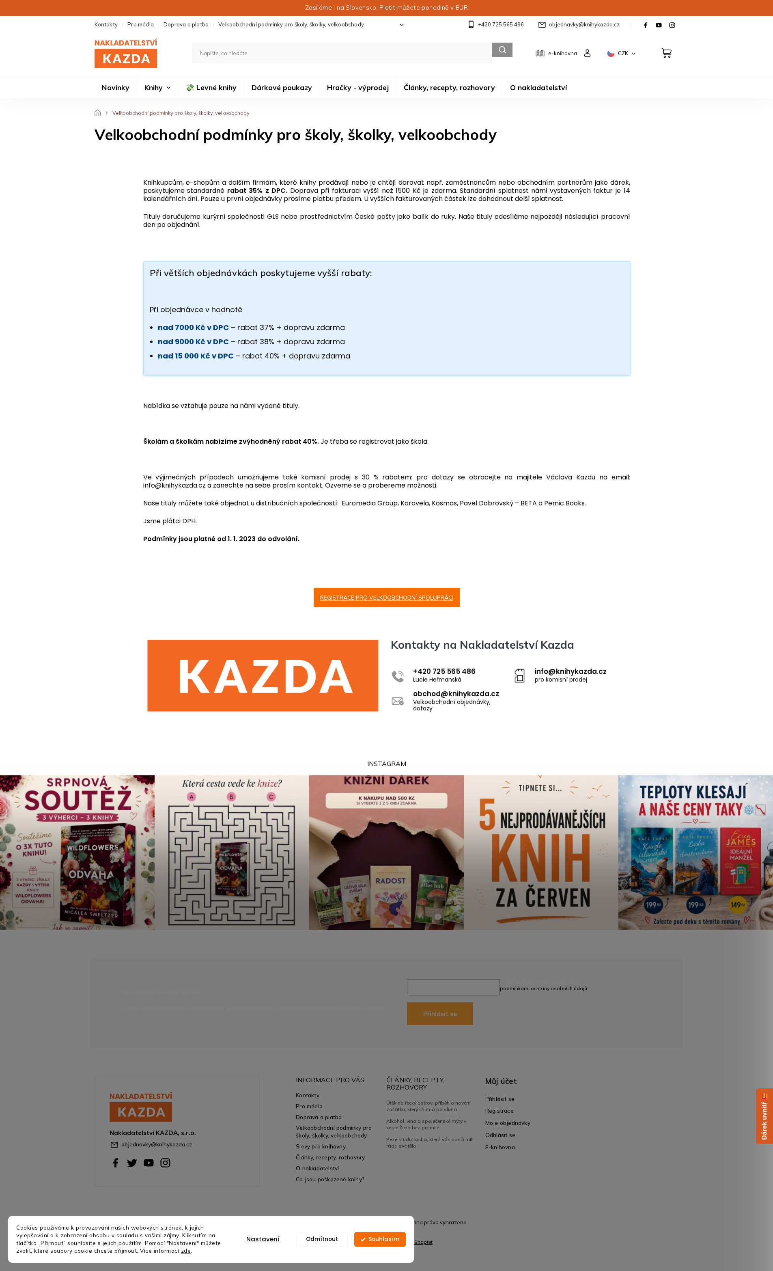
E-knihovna (500, 1147)
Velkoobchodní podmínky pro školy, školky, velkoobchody (291, 24)
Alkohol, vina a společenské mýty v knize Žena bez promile (426, 1124)
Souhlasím (383, 1239)
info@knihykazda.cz (174, 485)
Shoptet (423, 1242)
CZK (623, 53)
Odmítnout (322, 1239)
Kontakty (106, 24)
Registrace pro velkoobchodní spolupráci (386, 597)
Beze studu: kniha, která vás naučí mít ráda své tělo (429, 1142)
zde (186, 1250)
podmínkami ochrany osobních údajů (543, 988)
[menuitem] (116, 87)
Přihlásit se (440, 1014)
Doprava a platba (186, 24)
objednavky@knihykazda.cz (156, 1144)
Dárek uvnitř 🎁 (764, 1116)
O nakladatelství (317, 1168)
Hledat (502, 50)
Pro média (140, 24)
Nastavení (263, 1239)
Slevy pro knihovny (321, 1146)
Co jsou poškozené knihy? (330, 1179)
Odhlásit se (500, 1134)
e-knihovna (562, 53)
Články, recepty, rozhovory (330, 1157)
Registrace (499, 1110)
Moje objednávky (507, 1122)
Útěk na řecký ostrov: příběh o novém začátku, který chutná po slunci (428, 1106)
